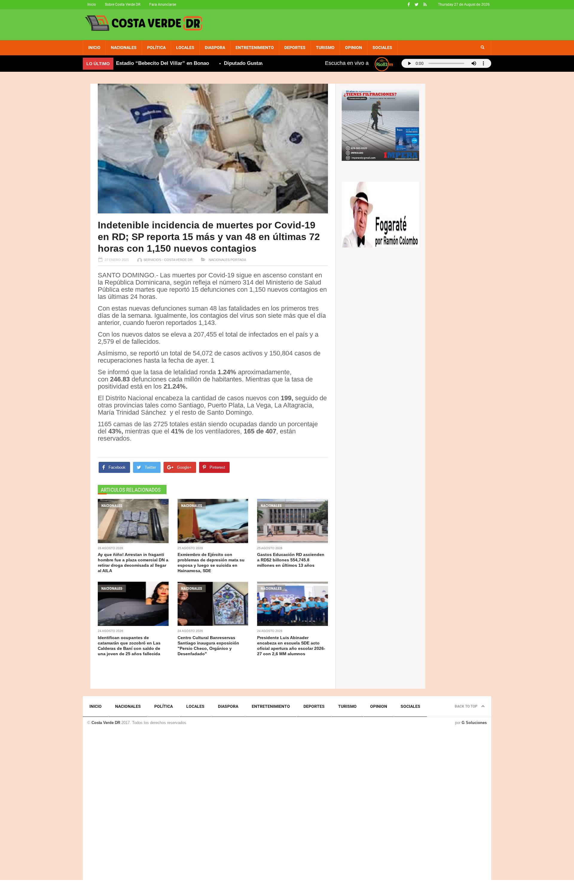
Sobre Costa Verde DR (122, 4)
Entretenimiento (255, 47)
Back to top (466, 706)
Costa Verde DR (105, 722)
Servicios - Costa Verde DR (168, 260)
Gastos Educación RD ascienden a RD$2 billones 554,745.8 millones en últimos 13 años (290, 560)
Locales (185, 47)
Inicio (91, 4)
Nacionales (124, 47)
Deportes (295, 47)
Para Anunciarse (162, 4)
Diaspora (215, 47)
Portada (238, 260)
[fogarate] (380, 214)
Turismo (325, 47)
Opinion (353, 47)
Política (156, 47)
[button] (482, 47)
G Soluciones (474, 722)
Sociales (382, 47)
